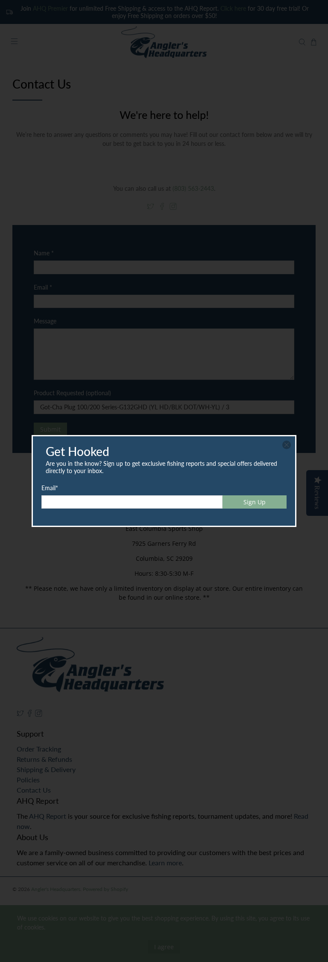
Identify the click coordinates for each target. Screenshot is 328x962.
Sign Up (254, 502)
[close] (286, 445)
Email (49, 487)
